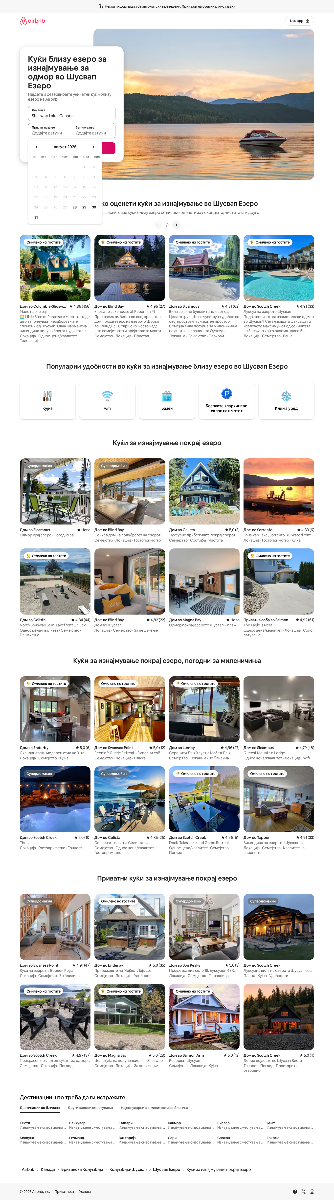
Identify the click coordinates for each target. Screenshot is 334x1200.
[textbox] (50, 133)
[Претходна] (158, 225)
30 (94, 207)
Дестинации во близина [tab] (40, 1108)
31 (36, 217)
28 (75, 207)
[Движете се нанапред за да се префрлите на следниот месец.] (93, 147)
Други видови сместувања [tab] (90, 1108)
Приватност (64, 1191)
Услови (85, 1191)
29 (84, 207)
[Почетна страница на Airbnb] (32, 20)
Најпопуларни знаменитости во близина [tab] (154, 1108)
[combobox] (71, 116)
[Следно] (176, 225)
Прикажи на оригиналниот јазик (208, 6)
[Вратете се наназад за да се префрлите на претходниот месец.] (36, 147)
